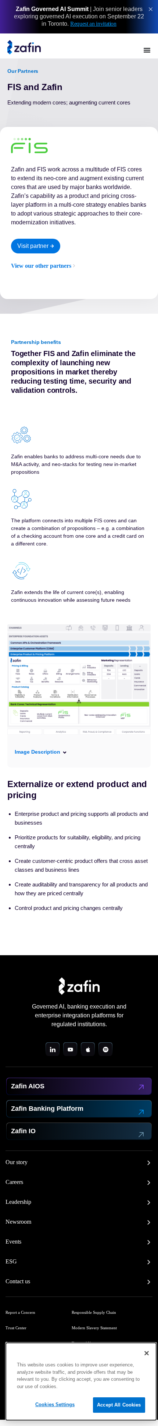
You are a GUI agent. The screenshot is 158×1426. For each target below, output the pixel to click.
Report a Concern (20, 1312)
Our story (17, 1162)
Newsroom (18, 1222)
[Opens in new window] (53, 1049)
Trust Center (16, 1328)
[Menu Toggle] (147, 50)
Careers (14, 1182)
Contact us (18, 1281)
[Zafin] (24, 47)
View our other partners (41, 266)
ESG (11, 1262)
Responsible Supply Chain (94, 1312)
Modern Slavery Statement (94, 1328)
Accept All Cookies (119, 1405)
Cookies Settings (55, 1404)
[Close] (146, 1353)
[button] (79, 752)
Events (13, 1242)
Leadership (18, 1202)
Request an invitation (93, 24)
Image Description (37, 752)
